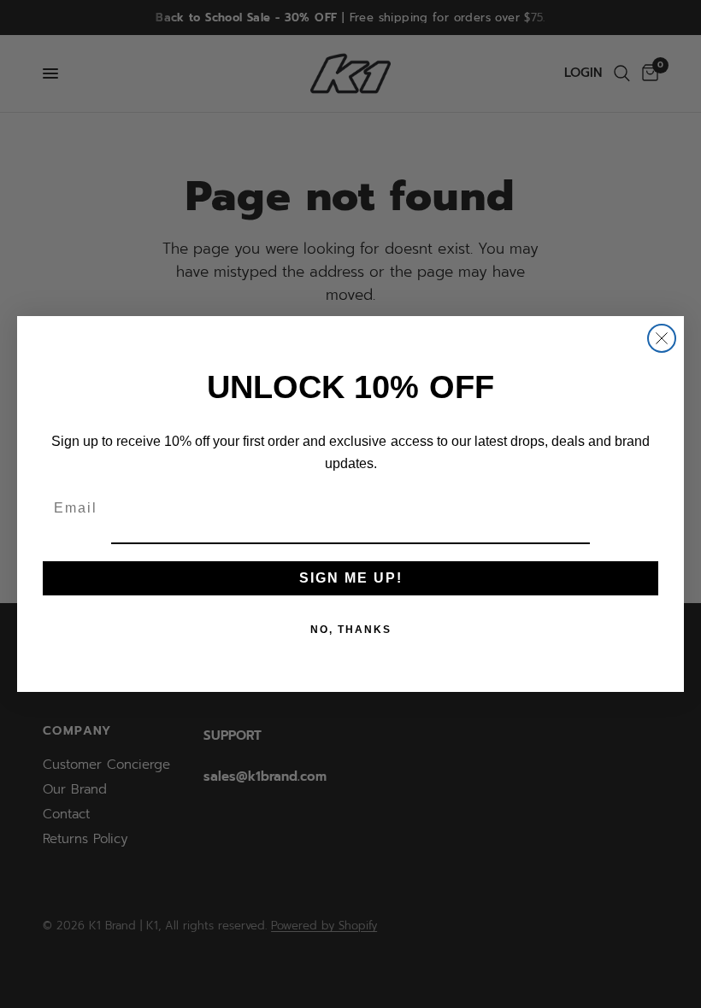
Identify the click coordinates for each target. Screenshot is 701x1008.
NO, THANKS (351, 630)
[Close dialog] (661, 338)
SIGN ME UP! (351, 578)
